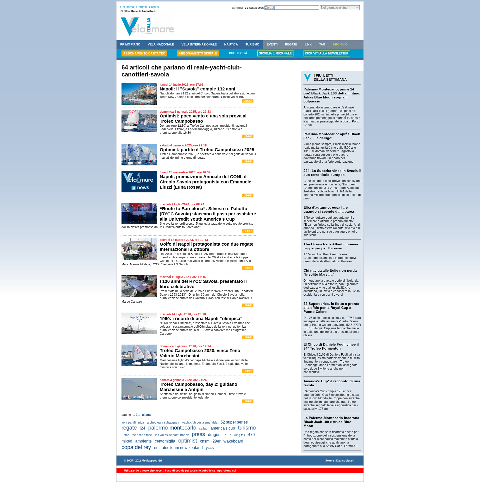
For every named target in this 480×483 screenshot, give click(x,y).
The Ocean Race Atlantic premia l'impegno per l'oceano (331, 246)
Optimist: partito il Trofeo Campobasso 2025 (207, 149)
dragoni (215, 435)
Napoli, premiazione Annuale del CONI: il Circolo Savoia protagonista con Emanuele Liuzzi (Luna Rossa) (205, 182)
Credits (154, 7)
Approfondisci (226, 470)
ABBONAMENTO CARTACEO (144, 53)
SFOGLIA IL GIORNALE (275, 53)
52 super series (234, 422)
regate (129, 428)
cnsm (205, 441)
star (126, 435)
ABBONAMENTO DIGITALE (198, 53)
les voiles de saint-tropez (172, 435)
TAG (322, 44)
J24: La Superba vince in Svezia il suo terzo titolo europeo (332, 173)
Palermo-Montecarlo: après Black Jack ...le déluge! (332, 136)
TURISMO (252, 44)
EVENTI (272, 44)
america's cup (222, 428)
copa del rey (136, 447)
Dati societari (345, 460)
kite (227, 435)
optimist (187, 441)
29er (216, 441)
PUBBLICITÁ (238, 53)
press (198, 434)
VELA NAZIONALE (161, 44)
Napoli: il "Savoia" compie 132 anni (197, 88)
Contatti (141, 7)
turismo (247, 428)
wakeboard (233, 441)
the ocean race (142, 435)
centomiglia (165, 441)
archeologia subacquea (163, 422)
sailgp (203, 428)
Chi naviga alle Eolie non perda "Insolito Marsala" (330, 272)
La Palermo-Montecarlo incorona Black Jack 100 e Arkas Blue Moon (331, 422)
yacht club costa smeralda (200, 422)
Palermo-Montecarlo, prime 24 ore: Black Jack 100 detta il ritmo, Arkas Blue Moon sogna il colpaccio (332, 95)
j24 (142, 428)
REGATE (291, 44)
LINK (308, 44)
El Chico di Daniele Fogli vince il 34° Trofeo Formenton (331, 346)
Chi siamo (127, 7)
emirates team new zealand (178, 448)
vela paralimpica (133, 422)
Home (330, 460)
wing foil (239, 435)
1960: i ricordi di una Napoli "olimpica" (201, 318)
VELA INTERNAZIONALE (199, 44)
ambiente (143, 441)
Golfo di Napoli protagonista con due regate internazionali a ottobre (207, 247)
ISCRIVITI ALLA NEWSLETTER (326, 53)
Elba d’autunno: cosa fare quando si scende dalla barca (329, 209)
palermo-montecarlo (172, 428)
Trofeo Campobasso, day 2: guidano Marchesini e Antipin (198, 387)
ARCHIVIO (340, 44)
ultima (146, 415)
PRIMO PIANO (130, 44)
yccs (210, 448)
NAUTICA (231, 44)
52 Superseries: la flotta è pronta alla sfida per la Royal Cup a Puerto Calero (331, 308)
